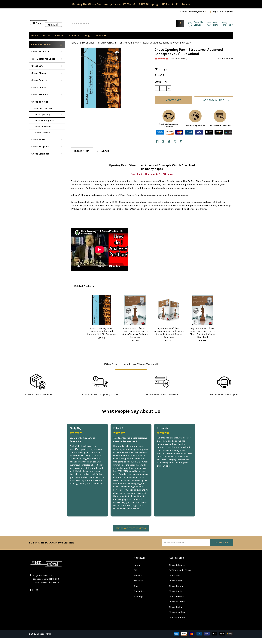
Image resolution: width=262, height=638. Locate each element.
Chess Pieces (38, 73)
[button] (213, 100)
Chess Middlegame (44, 120)
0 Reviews (103, 151)
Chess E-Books (39, 94)
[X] (175, 141)
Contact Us (101, 35)
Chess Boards (39, 80)
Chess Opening (42, 114)
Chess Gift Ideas (40, 153)
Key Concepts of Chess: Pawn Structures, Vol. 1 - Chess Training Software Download (135, 332)
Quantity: (161, 81)
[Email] (163, 141)
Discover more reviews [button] (131, 528)
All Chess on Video (43, 108)
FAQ (45, 35)
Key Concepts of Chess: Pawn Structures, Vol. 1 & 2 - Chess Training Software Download (169, 332)
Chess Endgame (42, 126)
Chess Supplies (40, 146)
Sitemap (138, 596)
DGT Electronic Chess (43, 58)
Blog (87, 35)
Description (82, 151)
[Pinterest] (180, 141)
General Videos (42, 132)
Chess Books (38, 139)
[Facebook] (157, 141)
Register (228, 11)
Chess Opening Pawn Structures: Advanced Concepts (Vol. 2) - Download (101, 331)
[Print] (169, 141)
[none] (101, 77)
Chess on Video (39, 101)
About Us (74, 35)
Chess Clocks (38, 87)
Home (34, 35)
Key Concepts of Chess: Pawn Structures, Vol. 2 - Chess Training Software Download (202, 332)
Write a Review (225, 58)
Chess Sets (37, 66)
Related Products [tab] (84, 286)
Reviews (59, 35)
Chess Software (40, 51)
